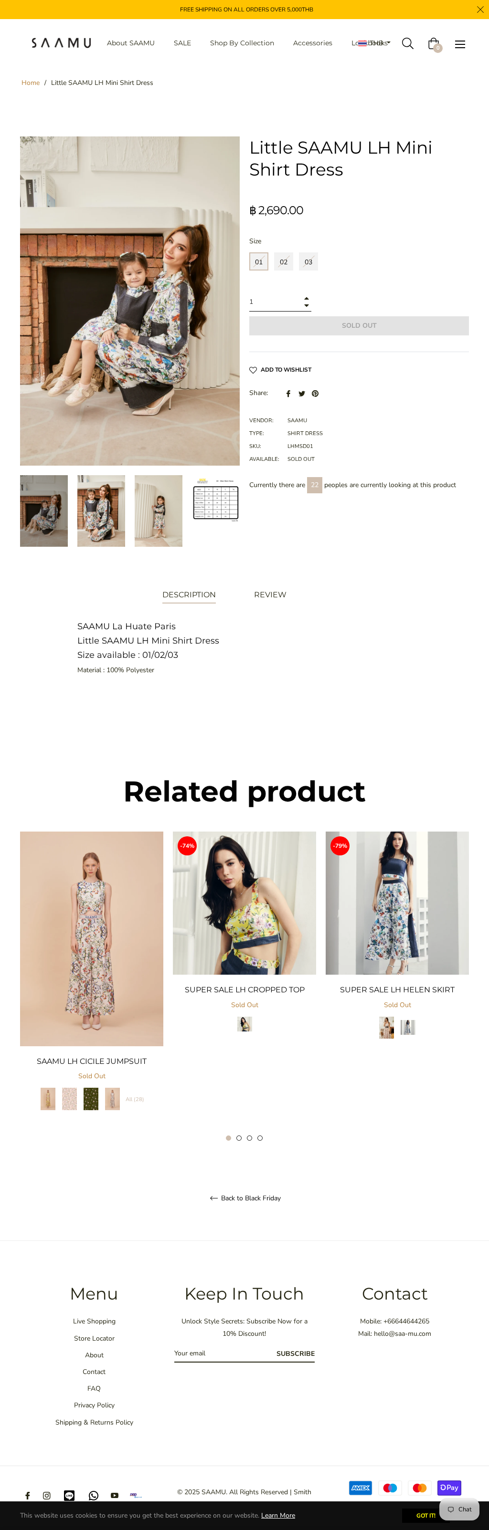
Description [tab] (189, 594)
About (94, 1355)
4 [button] (260, 1138)
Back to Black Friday (250, 1199)
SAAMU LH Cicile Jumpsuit (92, 1061)
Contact (94, 1371)
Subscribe (295, 1353)
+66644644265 (406, 1321)
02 (283, 262)
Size (255, 241)
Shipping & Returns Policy (94, 1422)
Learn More (278, 1515)
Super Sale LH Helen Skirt (397, 989)
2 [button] (239, 1138)
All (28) (135, 1099)
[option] (91, 981)
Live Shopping (94, 1321)
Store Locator (94, 1338)
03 (308, 262)
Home (30, 82)
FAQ (94, 1388)
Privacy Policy (94, 1405)
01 (259, 262)
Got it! (426, 1516)
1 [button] (228, 1138)
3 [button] (249, 1138)
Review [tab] (271, 594)
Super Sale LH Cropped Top (245, 989)
